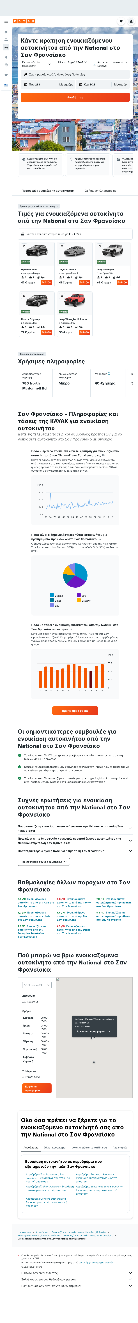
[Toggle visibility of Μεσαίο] (56, 595)
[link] (75, 710)
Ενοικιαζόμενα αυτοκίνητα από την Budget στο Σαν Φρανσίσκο (113, 902)
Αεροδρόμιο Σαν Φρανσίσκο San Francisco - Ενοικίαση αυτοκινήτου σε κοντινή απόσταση (48, 1178)
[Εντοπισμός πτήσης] (6, 64)
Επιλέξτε (47, 282)
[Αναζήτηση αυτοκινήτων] (6, 47)
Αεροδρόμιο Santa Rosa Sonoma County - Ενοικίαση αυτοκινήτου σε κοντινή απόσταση (99, 1190)
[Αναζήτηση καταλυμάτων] (6, 39)
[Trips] (6, 75)
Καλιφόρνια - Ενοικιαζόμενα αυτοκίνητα (39, 1235)
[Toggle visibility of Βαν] (54, 605)
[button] (6, 21)
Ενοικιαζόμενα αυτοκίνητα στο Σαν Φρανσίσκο (88, 1235)
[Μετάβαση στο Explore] (6, 57)
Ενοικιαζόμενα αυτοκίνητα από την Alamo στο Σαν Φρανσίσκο (113, 916)
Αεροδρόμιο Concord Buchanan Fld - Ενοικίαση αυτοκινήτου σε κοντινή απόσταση (46, 1202)
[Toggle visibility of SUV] (81, 595)
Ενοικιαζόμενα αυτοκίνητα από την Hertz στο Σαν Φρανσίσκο (34, 916)
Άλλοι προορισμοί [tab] (55, 1147)
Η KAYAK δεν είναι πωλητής (39, 1273)
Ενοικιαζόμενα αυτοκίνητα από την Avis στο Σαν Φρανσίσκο (36, 902)
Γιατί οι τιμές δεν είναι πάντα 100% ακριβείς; (50, 1286)
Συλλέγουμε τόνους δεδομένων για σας (48, 1279)
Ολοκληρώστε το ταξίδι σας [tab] (89, 1147)
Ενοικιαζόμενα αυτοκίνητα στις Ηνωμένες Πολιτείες (79, 1232)
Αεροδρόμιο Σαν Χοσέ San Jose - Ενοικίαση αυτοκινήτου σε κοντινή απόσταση (96, 1178)
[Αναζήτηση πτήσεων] (6, 32)
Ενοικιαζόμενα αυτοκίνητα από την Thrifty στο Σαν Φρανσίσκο (74, 902)
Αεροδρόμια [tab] (31, 1147)
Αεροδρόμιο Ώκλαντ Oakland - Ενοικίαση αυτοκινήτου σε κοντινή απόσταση (50, 1188)
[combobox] (36, 64)
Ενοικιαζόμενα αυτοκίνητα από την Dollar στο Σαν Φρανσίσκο (73, 930)
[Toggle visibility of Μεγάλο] (84, 600)
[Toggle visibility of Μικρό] (55, 600)
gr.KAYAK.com (24, 1232)
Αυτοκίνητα (42, 1232)
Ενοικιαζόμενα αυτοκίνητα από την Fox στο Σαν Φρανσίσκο (74, 916)
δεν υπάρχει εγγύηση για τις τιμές (96, 1262)
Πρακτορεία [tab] (119, 1147)
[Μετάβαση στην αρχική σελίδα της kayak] (24, 21)
